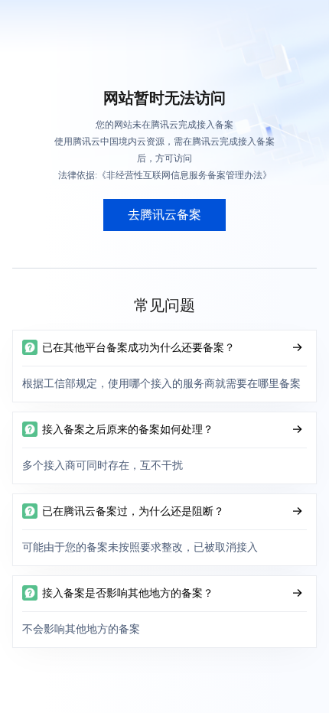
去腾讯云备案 (164, 214)
